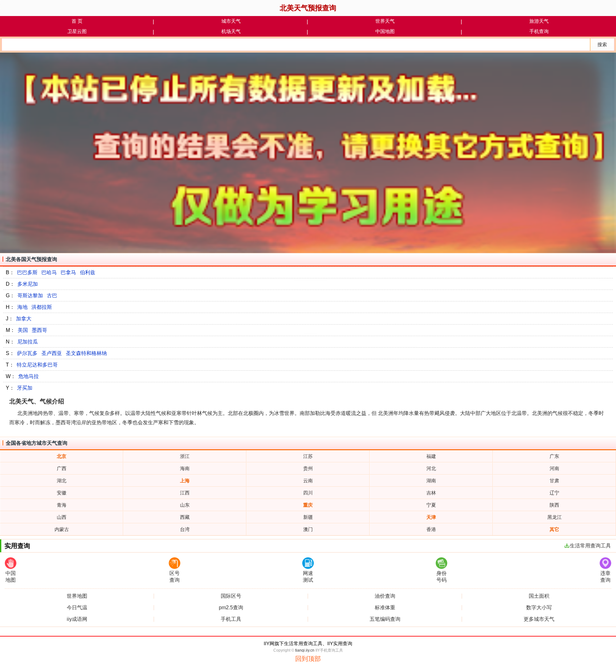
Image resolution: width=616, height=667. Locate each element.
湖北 (61, 480)
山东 (185, 505)
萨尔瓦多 (27, 353)
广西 (61, 468)
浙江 (185, 456)
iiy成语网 (77, 619)
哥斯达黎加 (30, 295)
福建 (431, 456)
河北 (431, 468)
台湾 (185, 529)
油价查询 (385, 596)
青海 (61, 505)
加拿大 (23, 318)
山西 (61, 517)
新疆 (308, 517)
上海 (185, 480)
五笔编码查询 (385, 619)
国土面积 (539, 596)
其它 (554, 529)
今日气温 (77, 607)
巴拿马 (68, 272)
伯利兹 (87, 272)
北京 (61, 456)
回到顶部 (308, 658)
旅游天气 (539, 21)
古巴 (52, 295)
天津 (431, 517)
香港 (431, 529)
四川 (308, 492)
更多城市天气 (539, 619)
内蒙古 (62, 529)
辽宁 (554, 492)
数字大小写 (539, 607)
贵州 (308, 468)
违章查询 (605, 576)
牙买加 (24, 388)
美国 (23, 330)
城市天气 (231, 21)
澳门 (308, 529)
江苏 (308, 456)
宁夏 (431, 505)
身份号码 (441, 576)
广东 (554, 456)
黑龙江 (554, 517)
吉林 (431, 492)
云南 (308, 480)
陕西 (554, 505)
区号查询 (174, 576)
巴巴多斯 (27, 272)
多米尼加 (27, 284)
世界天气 (385, 21)
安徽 (61, 492)
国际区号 (231, 596)
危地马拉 (28, 376)
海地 (22, 307)
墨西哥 (39, 330)
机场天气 (231, 31)
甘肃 (554, 480)
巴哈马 (49, 272)
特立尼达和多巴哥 (37, 364)
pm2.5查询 (231, 607)
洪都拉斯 (41, 307)
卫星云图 (77, 31)
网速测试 (308, 576)
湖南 (431, 480)
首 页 (77, 21)
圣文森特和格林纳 (86, 353)
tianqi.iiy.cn (304, 650)
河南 (554, 468)
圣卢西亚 (51, 353)
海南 (185, 468)
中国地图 (385, 31)
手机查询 (539, 31)
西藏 (185, 517)
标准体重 (385, 607)
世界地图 (77, 596)
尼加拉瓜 (27, 341)
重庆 (308, 505)
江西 (185, 492)
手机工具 (231, 619)
